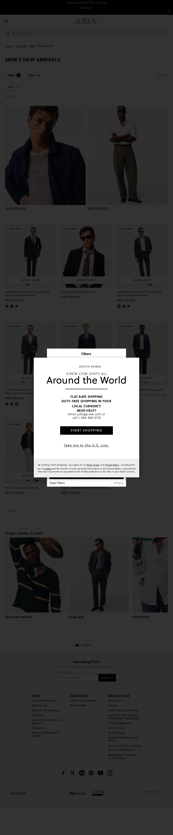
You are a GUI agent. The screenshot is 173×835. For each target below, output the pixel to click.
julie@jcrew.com (89, 414)
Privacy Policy (112, 464)
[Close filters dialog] (121, 354)
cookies (48, 468)
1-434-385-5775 (89, 418)
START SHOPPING (87, 430)
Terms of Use (93, 464)
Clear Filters (57, 483)
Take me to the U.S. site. (86, 445)
